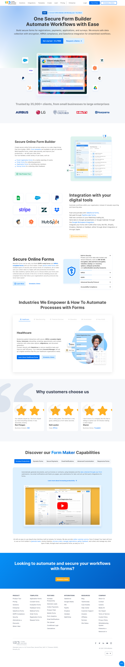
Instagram (111, 643)
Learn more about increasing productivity (61, 480)
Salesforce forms (92, 213)
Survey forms (21, 166)
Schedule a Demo (108, 3)
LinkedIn (103, 643)
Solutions (22, 3)
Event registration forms (25, 160)
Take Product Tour (25, 174)
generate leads (36, 541)
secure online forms (49, 265)
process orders (57, 541)
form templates (36, 149)
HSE (28, 428)
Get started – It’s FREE (52, 41)
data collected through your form (91, 472)
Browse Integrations (79, 236)
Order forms (21, 162)
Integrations (31, 3)
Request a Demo (73, 41)
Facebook (95, 643)
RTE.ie (55, 428)
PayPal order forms (89, 215)
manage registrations (70, 541)
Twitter (99, 643)
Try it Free (94, 3)
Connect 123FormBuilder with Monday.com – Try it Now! (65, 12)
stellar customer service (81, 539)
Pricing (62, 3)
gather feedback (83, 541)
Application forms (22, 164)
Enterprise (72, 3)
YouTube (107, 643)
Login (85, 3)
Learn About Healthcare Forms (28, 357)
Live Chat (121, 663)
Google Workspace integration (83, 222)
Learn (56, 3)
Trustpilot (97, 428)
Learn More (20, 284)
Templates (41, 3)
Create (49, 3)
